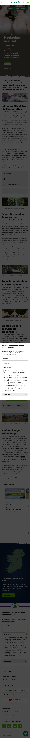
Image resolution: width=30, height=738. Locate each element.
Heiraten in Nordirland (13, 184)
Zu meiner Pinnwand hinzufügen (16, 8)
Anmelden (7, 394)
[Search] (28, 2)
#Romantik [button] (7, 63)
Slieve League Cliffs (16, 448)
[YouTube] (15, 726)
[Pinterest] (9, 726)
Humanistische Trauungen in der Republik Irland (16, 399)
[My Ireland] (24, 2)
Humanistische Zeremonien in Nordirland (17, 405)
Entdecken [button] (7, 595)
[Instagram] (4, 726)
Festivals (20, 243)
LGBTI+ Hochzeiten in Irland (14, 190)
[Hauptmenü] (2, 2)
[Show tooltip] (27, 367)
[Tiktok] (20, 726)
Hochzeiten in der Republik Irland (16, 178)
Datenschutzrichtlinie (9, 390)
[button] (27, 346)
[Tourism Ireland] (15, 2)
